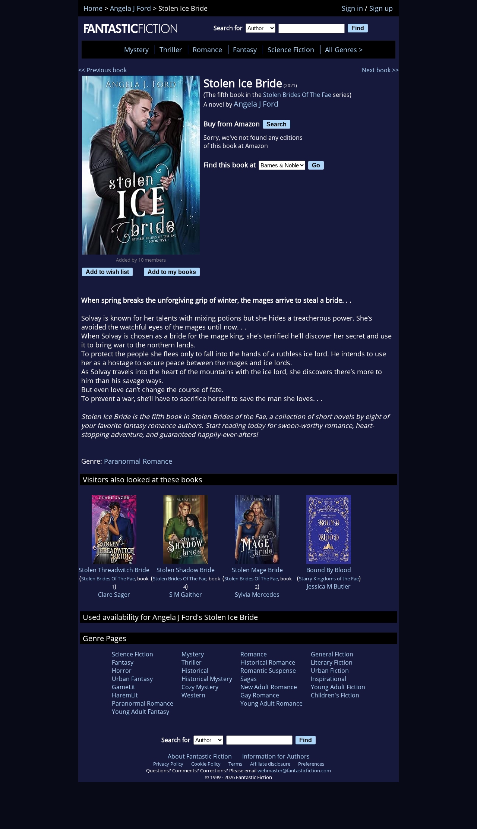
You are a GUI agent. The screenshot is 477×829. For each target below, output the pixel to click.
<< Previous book (102, 70)
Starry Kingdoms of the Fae (329, 578)
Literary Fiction (332, 662)
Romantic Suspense (268, 670)
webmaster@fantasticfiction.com (294, 770)
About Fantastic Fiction (200, 756)
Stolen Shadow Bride (186, 570)
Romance (207, 49)
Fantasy (245, 49)
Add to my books (172, 271)
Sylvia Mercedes (257, 594)
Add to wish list (107, 271)
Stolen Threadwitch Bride (114, 570)
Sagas (248, 679)
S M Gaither (185, 594)
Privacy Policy (168, 763)
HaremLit (125, 695)
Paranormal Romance (138, 461)
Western (193, 695)
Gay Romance (259, 695)
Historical (194, 670)
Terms (235, 763)
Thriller (170, 49)
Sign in (352, 8)
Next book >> (380, 70)
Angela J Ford (256, 104)
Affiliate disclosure (270, 763)
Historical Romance (267, 662)
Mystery (136, 49)
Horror (122, 670)
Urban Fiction (330, 670)
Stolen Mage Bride (257, 570)
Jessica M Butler (329, 586)
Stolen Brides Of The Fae (297, 95)
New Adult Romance (268, 687)
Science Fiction (291, 49)
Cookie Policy (206, 763)
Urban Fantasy (132, 679)
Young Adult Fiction (338, 687)
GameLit (123, 687)
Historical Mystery (206, 679)
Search (276, 124)
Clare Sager (114, 594)
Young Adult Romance (271, 703)
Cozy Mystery (199, 687)
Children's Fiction (335, 695)
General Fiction (332, 654)
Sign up (381, 8)
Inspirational (328, 679)
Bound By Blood (328, 570)
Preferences (311, 763)
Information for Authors (276, 756)
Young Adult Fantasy (140, 711)
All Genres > (345, 49)
